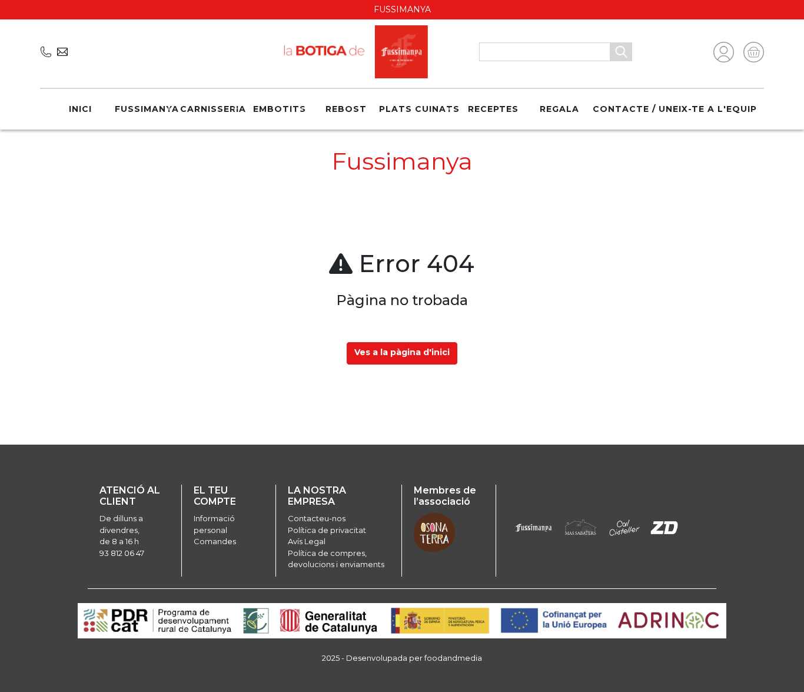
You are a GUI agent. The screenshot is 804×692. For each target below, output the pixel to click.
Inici (80, 109)
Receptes (493, 109)
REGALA (559, 109)
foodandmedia (453, 658)
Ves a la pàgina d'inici (402, 352)
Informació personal (214, 524)
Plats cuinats (419, 109)
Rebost (346, 109)
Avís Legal (306, 541)
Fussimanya (147, 109)
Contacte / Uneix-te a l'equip (675, 109)
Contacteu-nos (316, 518)
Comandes (215, 541)
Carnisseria (213, 109)
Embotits (279, 109)
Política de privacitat (327, 530)
